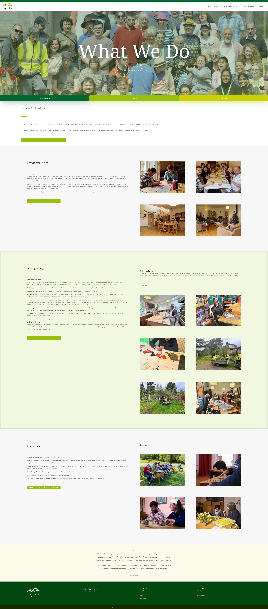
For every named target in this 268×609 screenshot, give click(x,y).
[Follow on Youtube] (95, 590)
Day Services (143, 593)
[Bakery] (162, 326)
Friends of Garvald (251, 1)
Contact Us (198, 590)
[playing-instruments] (218, 485)
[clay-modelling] (162, 528)
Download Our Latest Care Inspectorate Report (43, 140)
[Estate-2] (218, 369)
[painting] (218, 528)
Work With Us (228, 6)
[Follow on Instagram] (90, 590)
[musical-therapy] (162, 485)
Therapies (142, 595)
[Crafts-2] (162, 369)
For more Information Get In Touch (43, 201)
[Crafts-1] (218, 326)
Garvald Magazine (234, 1)
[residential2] (218, 192)
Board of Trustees (261, 1)
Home (210, 6)
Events (238, 6)
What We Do (217, 6)
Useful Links (242, 1)
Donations (251, 6)
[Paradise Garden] (162, 413)
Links (197, 593)
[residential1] (162, 192)
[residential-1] (162, 236)
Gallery (244, 6)
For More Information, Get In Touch (44, 338)
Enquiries (260, 6)
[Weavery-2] (218, 413)
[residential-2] (218, 236)
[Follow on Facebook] (85, 590)
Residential (142, 590)
